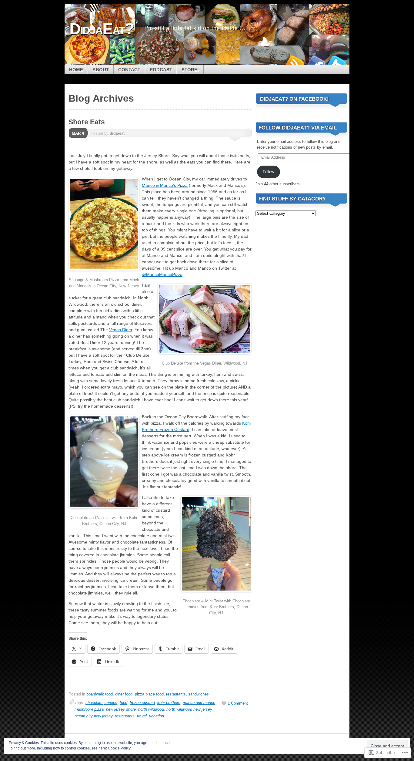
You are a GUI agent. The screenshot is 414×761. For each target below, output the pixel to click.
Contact (129, 69)
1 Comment (238, 703)
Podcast (161, 69)
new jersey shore (121, 709)
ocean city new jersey (93, 716)
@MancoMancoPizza (162, 274)
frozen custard (142, 702)
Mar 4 (78, 133)
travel (142, 716)
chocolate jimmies (101, 702)
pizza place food (149, 694)
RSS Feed (294, 62)
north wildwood (151, 709)
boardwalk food (99, 694)
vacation (156, 716)
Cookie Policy (119, 748)
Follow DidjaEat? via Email (298, 128)
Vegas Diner (120, 329)
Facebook (315, 62)
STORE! (190, 69)
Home (76, 69)
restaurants (176, 694)
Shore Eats (86, 122)
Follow (268, 172)
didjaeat (117, 133)
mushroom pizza (89, 709)
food (123, 702)
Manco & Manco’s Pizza (165, 185)
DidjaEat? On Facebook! (294, 99)
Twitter (336, 62)
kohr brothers (168, 702)
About (100, 69)
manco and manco (199, 702)
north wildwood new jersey (189, 709)
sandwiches (198, 694)
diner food (123, 694)
